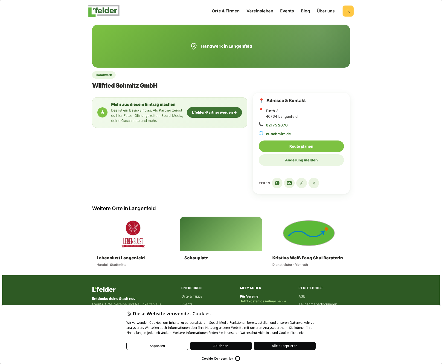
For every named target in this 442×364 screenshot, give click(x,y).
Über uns (326, 11)
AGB (302, 296)
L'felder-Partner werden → (214, 112)
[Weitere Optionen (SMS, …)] (313, 183)
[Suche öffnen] (348, 11)
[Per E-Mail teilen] (289, 183)
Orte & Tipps (191, 296)
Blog (305, 11)
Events (287, 11)
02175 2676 (277, 125)
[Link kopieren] (301, 183)
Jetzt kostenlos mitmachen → (263, 301)
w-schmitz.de (278, 134)
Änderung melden (301, 160)
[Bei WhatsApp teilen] (277, 183)
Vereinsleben (260, 11)
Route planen (316, 146)
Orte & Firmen (226, 11)
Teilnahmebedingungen (318, 304)
